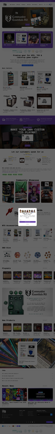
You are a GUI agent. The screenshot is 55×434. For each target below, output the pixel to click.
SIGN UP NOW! (27, 221)
